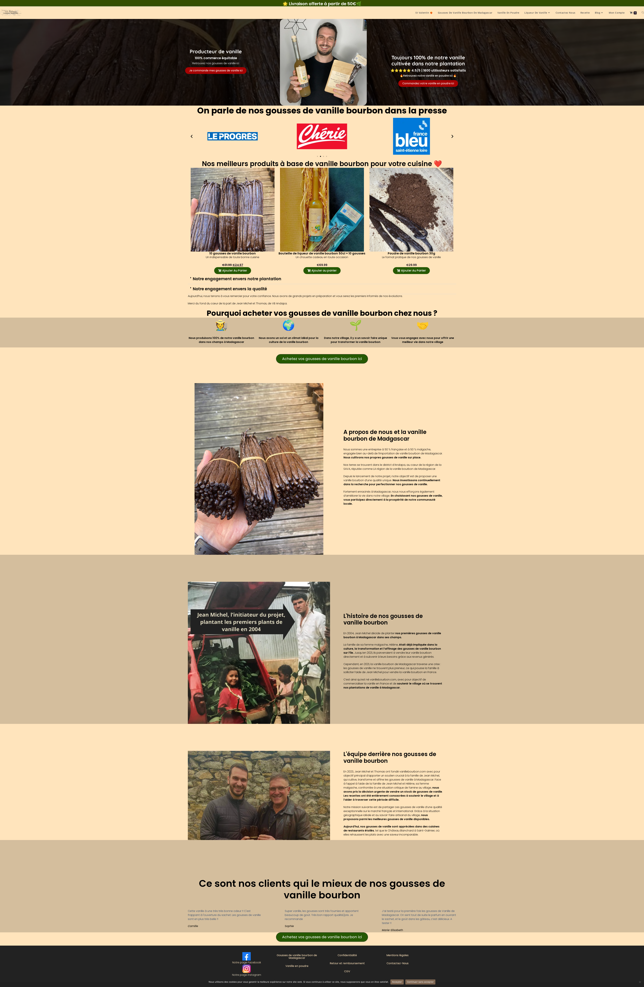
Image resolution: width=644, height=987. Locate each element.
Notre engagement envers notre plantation (237, 279)
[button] (192, 136)
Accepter (397, 981)
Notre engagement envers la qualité (230, 289)
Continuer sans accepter (420, 981)
